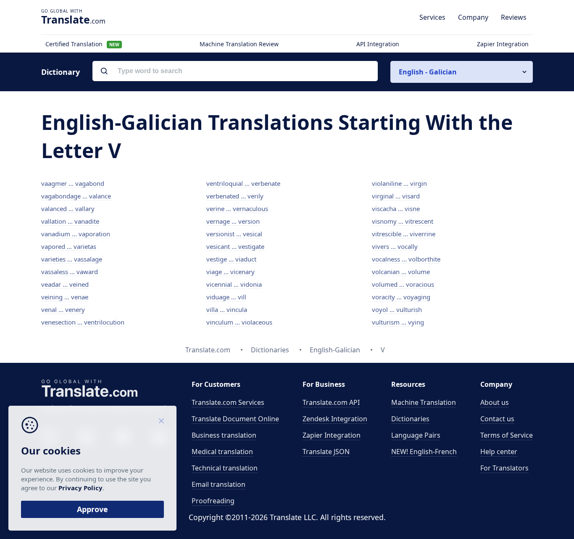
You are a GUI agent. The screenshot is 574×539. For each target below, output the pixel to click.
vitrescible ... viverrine (403, 234)
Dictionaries (410, 418)
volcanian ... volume (401, 271)
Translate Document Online (235, 418)
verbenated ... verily (234, 196)
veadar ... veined (65, 284)
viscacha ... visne (396, 208)
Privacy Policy (80, 488)
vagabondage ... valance (76, 196)
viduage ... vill (226, 297)
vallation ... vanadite (70, 221)
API (331, 402)
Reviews (514, 17)
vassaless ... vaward (69, 271)
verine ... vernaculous (237, 208)
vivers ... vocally (395, 246)
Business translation (224, 435)
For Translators (504, 468)
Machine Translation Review (239, 44)
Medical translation (222, 451)
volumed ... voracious (403, 284)
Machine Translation (423, 402)
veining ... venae (64, 297)
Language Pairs (415, 435)
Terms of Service (506, 435)
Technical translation (225, 468)
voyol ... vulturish (397, 309)
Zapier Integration (503, 44)
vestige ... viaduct (231, 259)
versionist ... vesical (234, 234)
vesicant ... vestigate (235, 246)
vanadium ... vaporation (75, 234)
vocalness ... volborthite (406, 259)
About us (494, 402)
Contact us (497, 418)
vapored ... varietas (68, 246)
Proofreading (213, 500)
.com (73, 19)
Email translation (218, 484)
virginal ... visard (396, 196)
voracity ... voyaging (401, 297)
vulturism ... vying (398, 322)
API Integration (377, 44)
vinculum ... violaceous (239, 322)
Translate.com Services (228, 402)
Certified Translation (82, 44)
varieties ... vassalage (71, 259)
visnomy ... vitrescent (402, 221)
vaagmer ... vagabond (72, 183)
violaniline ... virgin (399, 183)
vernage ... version (233, 221)
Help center (498, 451)
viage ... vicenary (230, 271)
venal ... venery (63, 309)
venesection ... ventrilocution (82, 322)
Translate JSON (326, 451)
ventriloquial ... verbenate (243, 183)
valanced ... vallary (68, 208)
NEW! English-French (424, 451)
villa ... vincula (226, 309)
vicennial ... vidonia (234, 284)
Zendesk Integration (335, 418)
